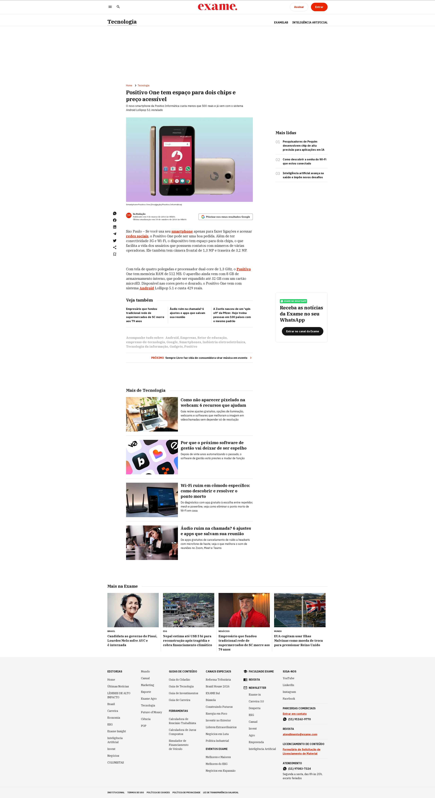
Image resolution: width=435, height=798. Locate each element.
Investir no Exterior (218, 720)
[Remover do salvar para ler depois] (115, 254)
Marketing (147, 685)
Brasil (111, 704)
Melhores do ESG (217, 764)
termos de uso (135, 792)
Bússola (211, 700)
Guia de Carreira (179, 700)
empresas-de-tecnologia (145, 342)
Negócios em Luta (217, 734)
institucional (116, 792)
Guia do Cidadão (179, 679)
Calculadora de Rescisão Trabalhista (182, 721)
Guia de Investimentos (183, 693)
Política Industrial (217, 740)
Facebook (289, 698)
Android (172, 338)
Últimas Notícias (118, 686)
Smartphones (190, 342)
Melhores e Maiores (218, 757)
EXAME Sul (213, 693)
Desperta (254, 708)
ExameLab (281, 22)
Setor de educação (212, 338)
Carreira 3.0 (256, 701)
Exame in (255, 694)
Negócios (113, 755)
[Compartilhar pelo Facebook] (115, 220)
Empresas (188, 338)
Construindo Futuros (219, 706)
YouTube (288, 678)
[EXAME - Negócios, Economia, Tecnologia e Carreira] (217, 7)
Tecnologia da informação (147, 346)
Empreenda (256, 742)
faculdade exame (261, 671)
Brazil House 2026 (218, 686)
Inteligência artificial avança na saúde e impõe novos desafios (303, 175)
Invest (111, 749)
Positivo (190, 346)
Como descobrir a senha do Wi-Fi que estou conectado (304, 161)
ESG (110, 724)
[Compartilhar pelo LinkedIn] (115, 227)
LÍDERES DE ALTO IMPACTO (118, 695)
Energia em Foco (216, 713)
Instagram (289, 692)
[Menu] (110, 7)
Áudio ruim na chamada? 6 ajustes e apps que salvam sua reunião (187, 313)
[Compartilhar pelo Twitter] (115, 241)
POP (143, 725)
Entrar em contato (295, 713)
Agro (252, 735)
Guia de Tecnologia (181, 686)
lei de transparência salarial (221, 792)
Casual (145, 678)
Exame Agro (149, 698)
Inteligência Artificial (115, 740)
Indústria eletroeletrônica (224, 342)
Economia (113, 717)
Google (172, 342)
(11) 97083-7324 (299, 768)
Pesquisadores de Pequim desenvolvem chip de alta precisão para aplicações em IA (303, 145)
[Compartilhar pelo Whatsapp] (115, 213)
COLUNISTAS (115, 762)
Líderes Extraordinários (221, 727)
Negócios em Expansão (221, 770)
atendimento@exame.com (300, 734)
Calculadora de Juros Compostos (182, 732)
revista (254, 679)
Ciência (146, 719)
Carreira (112, 711)
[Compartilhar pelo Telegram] (115, 234)
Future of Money (151, 712)
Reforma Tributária (218, 679)
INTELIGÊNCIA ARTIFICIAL (310, 22)
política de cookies (158, 792)
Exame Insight (116, 731)
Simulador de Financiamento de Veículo (178, 745)
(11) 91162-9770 (299, 719)
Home (129, 85)
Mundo (145, 671)
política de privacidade (186, 792)
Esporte (146, 692)
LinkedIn (288, 685)
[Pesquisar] (118, 7)
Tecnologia (122, 21)
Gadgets (176, 346)
